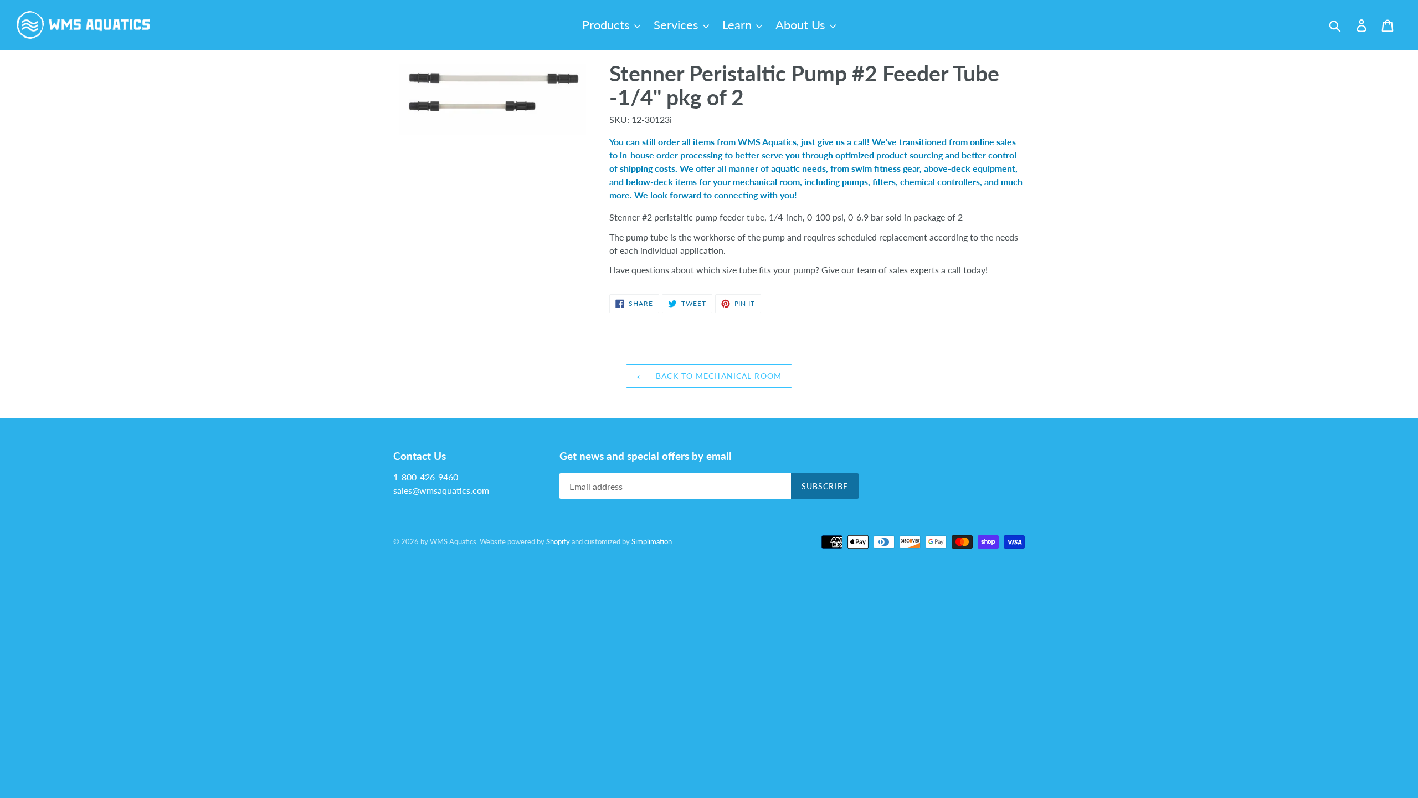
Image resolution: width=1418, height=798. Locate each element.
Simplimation (651, 541)
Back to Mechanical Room (717, 376)
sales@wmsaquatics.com (441, 490)
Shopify (558, 541)
